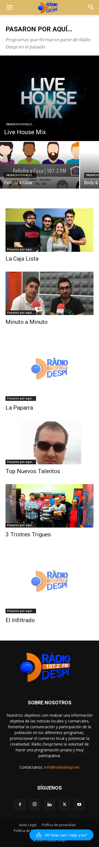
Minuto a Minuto (27, 322)
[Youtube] (79, 804)
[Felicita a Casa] (39, 171)
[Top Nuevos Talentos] (50, 442)
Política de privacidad (59, 825)
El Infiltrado (20, 620)
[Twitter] (64, 804)
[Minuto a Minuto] (50, 293)
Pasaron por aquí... (20, 124)
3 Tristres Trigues (28, 534)
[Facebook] (19, 804)
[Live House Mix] (49, 98)
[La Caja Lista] (50, 230)
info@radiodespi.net (62, 767)
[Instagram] (34, 804)
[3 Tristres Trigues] (50, 506)
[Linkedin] (49, 804)
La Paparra (19, 407)
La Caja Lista (22, 258)
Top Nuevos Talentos (33, 471)
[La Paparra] (50, 368)
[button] (9, 7)
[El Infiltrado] (50, 580)
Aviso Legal (28, 825)
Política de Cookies (28, 830)
